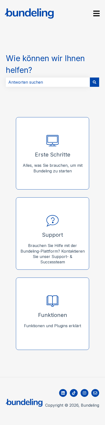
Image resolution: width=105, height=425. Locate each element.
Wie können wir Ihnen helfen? (45, 64)
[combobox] (48, 82)
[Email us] (95, 393)
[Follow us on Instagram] (84, 393)
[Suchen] (94, 82)
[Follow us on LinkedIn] (63, 393)
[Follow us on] (74, 393)
